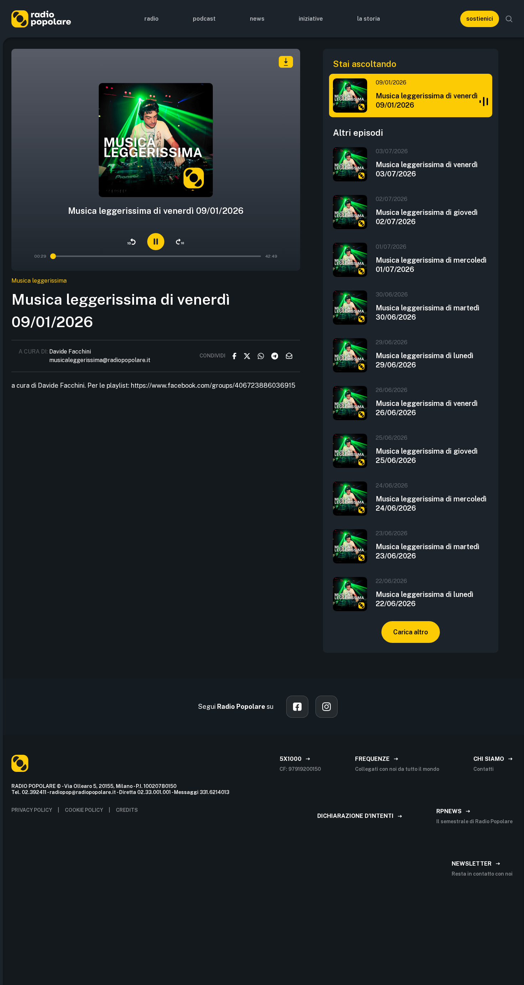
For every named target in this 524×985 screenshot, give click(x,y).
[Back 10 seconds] (131, 241)
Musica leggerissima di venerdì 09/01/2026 (427, 100)
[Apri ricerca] (509, 18)
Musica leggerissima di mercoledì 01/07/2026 (431, 265)
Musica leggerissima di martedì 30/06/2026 (427, 312)
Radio (151, 18)
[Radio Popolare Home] (41, 18)
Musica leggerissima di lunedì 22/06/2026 (424, 599)
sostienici (479, 18)
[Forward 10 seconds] (180, 241)
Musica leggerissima (39, 280)
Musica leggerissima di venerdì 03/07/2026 (427, 169)
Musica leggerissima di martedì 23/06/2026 (427, 551)
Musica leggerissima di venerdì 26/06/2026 (427, 408)
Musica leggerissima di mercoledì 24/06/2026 (431, 503)
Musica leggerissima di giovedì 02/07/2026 (427, 217)
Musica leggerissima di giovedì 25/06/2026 (427, 456)
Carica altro (410, 632)
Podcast (204, 18)
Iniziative (311, 18)
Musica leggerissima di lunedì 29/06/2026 (424, 360)
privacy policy (31, 810)
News (257, 18)
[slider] (53, 256)
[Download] (286, 62)
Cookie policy (84, 810)
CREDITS (127, 810)
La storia (368, 18)
